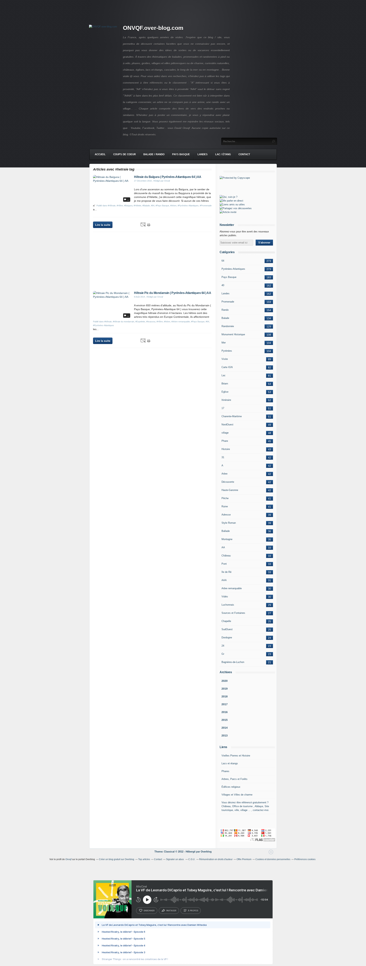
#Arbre (173, 205)
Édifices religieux (231, 786)
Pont (224, 563)
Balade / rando (154, 154)
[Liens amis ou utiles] (232, 204)
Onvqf (68, 859)
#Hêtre (120, 205)
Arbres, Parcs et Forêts (234, 779)
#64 (152, 205)
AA (223, 547)
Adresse (226, 514)
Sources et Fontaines (233, 612)
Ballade (226, 531)
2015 (225, 719)
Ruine (225, 506)
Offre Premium (244, 859)
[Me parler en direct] (231, 200)
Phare (225, 440)
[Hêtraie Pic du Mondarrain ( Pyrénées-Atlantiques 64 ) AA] (112, 296)
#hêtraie (108, 321)
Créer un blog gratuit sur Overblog (116, 859)
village (225, 432)
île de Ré (226, 572)
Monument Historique (233, 334)
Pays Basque (181, 154)
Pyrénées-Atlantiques (233, 268)
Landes (202, 154)
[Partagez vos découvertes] (236, 208)
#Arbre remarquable (180, 321)
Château (226, 555)
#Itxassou (150, 321)
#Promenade (206, 205)
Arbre (224, 473)
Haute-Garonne (230, 490)
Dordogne (227, 637)
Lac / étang (223, 154)
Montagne (227, 539)
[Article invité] (228, 212)
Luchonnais (228, 604)
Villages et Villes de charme (237, 794)
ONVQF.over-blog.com (153, 28)
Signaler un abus (175, 859)
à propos (193, 910)
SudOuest (227, 629)
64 (223, 260)
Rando (225, 309)
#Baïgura (128, 205)
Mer (224, 342)
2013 (225, 735)
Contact (244, 154)
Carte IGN (227, 367)
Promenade (228, 301)
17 (223, 408)
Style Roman (229, 522)
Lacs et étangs (230, 763)
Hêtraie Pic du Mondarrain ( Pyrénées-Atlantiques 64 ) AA (172, 293)
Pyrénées (227, 350)
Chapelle (226, 621)
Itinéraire (226, 400)
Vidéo (225, 596)
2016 (225, 712)
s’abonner (149, 910)
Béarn (225, 383)
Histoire (226, 449)
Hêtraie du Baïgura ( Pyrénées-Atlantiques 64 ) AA (167, 176)
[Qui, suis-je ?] (228, 196)
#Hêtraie (112, 205)
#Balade (146, 205)
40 (223, 285)
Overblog (206, 851)
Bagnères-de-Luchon (233, 662)
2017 (225, 704)
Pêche (225, 498)
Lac (224, 375)
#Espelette (140, 321)
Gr (223, 653)
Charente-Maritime (232, 416)
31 (223, 457)
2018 (225, 696)
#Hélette (137, 205)
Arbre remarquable (232, 588)
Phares (225, 771)
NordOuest (227, 424)
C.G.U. (191, 859)
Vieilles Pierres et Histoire (236, 755)
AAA (224, 580)
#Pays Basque (162, 205)
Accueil (100, 154)
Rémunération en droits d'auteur (216, 859)
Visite (225, 359)
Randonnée (228, 326)
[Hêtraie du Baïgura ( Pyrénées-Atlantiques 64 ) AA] (112, 180)
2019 (225, 688)
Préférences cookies (304, 859)
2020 (225, 680)
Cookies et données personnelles (272, 859)
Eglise (225, 391)
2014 (225, 727)
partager (171, 910)
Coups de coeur (124, 154)
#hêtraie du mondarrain (123, 321)
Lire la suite (102, 224)
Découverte (228, 481)
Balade (225, 318)
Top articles (144, 859)
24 (223, 645)
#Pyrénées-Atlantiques (188, 205)
